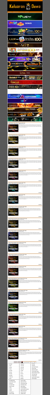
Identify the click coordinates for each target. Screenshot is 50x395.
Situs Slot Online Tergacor (35, 371)
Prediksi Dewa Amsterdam (21, 219)
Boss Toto (22, 373)
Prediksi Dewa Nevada (20, 147)
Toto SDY (10, 390)
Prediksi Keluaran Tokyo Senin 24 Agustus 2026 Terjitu (16, 123)
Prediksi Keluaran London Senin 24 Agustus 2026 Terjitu (17, 158)
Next (30, 362)
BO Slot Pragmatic (34, 378)
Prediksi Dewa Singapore (21, 231)
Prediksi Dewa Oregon (20, 315)
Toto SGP (10, 389)
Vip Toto (10, 378)
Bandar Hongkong (23, 386)
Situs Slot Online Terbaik (24, 383)
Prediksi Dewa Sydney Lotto (21, 291)
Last (34, 362)
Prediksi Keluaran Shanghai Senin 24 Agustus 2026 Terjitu (17, 266)
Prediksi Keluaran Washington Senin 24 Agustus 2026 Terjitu (17, 338)
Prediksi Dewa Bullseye (20, 303)
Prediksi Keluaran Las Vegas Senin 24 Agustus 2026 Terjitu (17, 206)
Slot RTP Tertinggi (11, 393)
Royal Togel (10, 375)
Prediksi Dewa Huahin (20, 183)
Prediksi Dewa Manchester (21, 279)
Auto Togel (10, 370)
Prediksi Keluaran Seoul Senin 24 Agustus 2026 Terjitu (16, 326)
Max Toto (22, 375)
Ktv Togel (10, 367)
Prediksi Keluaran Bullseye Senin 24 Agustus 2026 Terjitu (17, 302)
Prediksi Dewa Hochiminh (21, 255)
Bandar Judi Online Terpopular (36, 372)
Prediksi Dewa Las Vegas (21, 207)
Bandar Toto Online (11, 386)
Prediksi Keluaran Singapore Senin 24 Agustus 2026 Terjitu (17, 230)
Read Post (40, 156)
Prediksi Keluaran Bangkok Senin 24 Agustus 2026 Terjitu (17, 242)
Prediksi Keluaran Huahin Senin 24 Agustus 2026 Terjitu (16, 182)
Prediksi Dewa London (20, 159)
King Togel (22, 378)
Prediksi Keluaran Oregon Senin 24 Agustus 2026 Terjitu (17, 314)
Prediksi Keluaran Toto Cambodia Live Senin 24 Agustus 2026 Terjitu (18, 350)
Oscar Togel (22, 367)
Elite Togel (10, 373)
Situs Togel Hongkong (23, 387)
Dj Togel (10, 365)
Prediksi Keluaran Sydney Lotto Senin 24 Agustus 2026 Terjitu (17, 290)
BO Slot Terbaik (34, 368)
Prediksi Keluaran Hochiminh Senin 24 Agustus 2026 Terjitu (17, 254)
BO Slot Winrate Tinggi (23, 384)
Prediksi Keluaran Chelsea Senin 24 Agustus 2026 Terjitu (17, 170)
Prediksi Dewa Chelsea (20, 171)
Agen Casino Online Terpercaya (25, 389)
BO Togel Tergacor (34, 375)
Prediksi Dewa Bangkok (20, 243)
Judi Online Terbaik (23, 393)
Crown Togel (22, 365)
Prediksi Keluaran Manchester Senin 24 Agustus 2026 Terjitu (17, 278)
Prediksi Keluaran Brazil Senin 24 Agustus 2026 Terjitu (16, 194)
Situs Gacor (33, 365)
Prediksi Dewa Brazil (20, 195)
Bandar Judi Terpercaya (24, 390)
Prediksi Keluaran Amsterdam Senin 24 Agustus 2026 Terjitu (17, 218)
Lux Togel (22, 370)
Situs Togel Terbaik (34, 374)
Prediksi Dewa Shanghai (21, 267)
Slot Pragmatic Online (12, 380)
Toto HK (10, 387)
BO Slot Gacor (11, 383)
